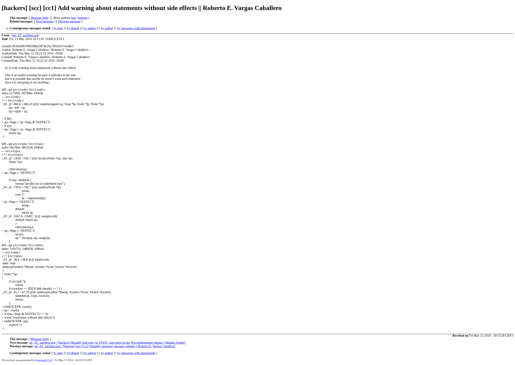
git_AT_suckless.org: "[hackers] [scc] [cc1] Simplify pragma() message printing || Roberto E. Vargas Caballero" (105, 346)
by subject (89, 28)
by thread (73, 28)
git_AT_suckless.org (25, 35)
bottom (82, 17)
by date (58, 28)
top (74, 17)
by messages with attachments (136, 28)
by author (107, 28)
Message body (40, 17)
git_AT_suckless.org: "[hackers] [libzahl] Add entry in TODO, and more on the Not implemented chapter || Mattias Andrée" (107, 342)
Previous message (69, 21)
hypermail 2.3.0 (44, 360)
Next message (45, 21)
